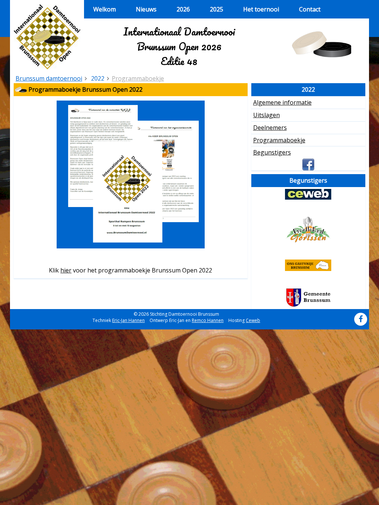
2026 (183, 9)
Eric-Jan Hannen (128, 320)
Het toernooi (261, 9)
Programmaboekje (138, 78)
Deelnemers (270, 127)
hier (65, 270)
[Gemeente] (308, 297)
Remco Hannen (208, 320)
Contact (310, 9)
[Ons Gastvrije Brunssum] (308, 265)
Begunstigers (272, 152)
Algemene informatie (282, 102)
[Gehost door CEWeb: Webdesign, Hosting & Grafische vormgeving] (308, 194)
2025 (216, 9)
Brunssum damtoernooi (49, 78)
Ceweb (253, 320)
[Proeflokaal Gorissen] (308, 230)
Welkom (104, 9)
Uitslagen (266, 115)
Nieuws (146, 9)
